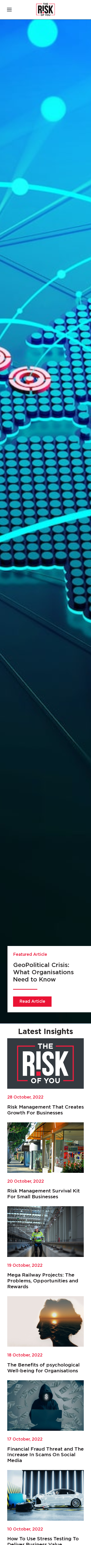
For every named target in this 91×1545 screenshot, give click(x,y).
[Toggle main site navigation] (9, 9)
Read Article (32, 1001)
